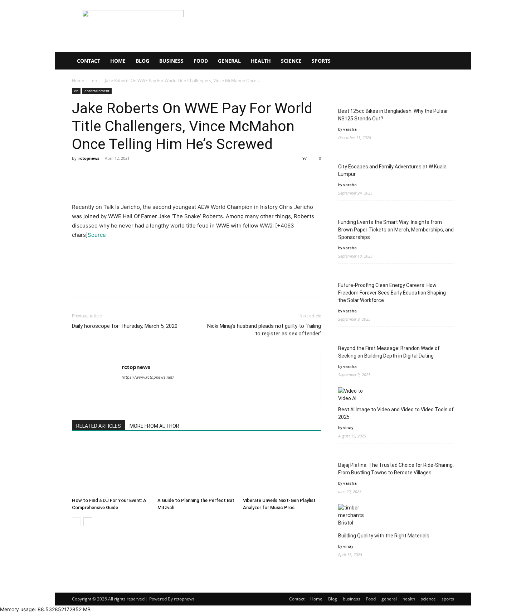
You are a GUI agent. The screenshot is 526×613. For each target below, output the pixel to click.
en (94, 80)
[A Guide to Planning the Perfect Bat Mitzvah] (196, 467)
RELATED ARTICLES (98, 426)
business (171, 60)
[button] (445, 61)
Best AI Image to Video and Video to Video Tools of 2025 (396, 413)
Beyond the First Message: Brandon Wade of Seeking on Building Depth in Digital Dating (389, 352)
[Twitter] (95, 174)
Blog (142, 60)
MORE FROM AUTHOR (154, 426)
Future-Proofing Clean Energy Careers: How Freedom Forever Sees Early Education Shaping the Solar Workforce (392, 292)
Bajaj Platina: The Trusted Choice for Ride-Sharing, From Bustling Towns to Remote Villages (396, 468)
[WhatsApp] (128, 174)
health (261, 60)
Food (201, 60)
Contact (88, 60)
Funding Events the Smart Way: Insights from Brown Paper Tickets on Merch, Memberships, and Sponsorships (396, 229)
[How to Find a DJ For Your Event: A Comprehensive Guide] (111, 467)
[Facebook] (79, 174)
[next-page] (87, 521)
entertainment (96, 90)
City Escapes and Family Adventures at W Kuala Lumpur (392, 170)
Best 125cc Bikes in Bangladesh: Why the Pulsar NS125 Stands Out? (393, 114)
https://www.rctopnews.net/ (148, 377)
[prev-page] (76, 521)
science (291, 60)
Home (118, 60)
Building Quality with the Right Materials (383, 535)
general (229, 60)
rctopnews (88, 158)
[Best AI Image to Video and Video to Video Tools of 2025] (351, 394)
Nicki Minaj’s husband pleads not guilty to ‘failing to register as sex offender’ (264, 330)
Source (97, 234)
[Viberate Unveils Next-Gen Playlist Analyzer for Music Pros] (282, 467)
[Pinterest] (112, 174)
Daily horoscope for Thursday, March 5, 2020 (124, 326)
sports (321, 60)
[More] (145, 174)
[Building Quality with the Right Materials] (351, 515)
